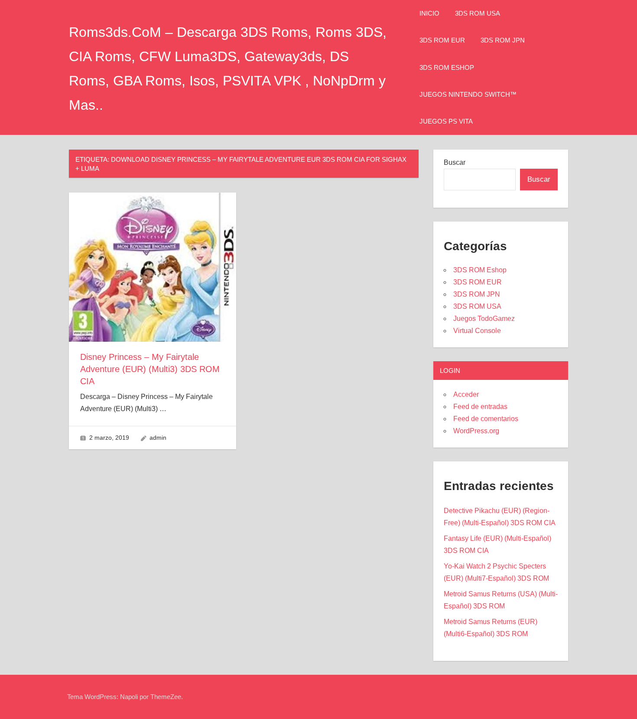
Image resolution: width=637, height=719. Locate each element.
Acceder (466, 394)
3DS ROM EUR (442, 40)
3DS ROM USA (477, 13)
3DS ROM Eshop (446, 67)
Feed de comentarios (485, 418)
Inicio (429, 13)
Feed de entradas (480, 406)
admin (158, 437)
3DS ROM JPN (503, 40)
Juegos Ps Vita (446, 121)
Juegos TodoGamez (484, 318)
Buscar (454, 162)
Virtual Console (477, 330)
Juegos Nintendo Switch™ (468, 94)
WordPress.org (476, 431)
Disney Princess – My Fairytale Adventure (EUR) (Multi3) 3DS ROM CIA (150, 369)
